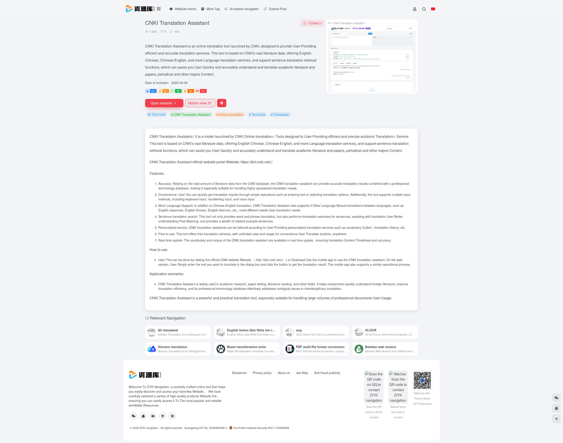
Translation (384, 136)
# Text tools (257, 114)
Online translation (258, 136)
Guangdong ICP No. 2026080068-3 (205, 428)
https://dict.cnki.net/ (255, 161)
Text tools (158, 114)
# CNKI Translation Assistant (191, 114)
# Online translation (229, 114)
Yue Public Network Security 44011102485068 (261, 428)
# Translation (280, 114)
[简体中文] (433, 9)
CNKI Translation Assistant (171, 136)
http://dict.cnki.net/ (268, 260)
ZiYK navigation (148, 428)
